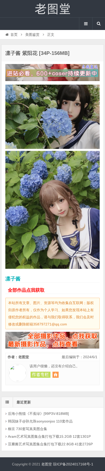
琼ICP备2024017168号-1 (73, 464)
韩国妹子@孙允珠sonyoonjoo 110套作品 (40, 421)
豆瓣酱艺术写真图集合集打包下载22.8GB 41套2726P (50, 444)
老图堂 (52, 9)
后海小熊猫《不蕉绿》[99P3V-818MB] (38, 414)
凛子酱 (13, 278)
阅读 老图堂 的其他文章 (40, 375)
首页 (14, 35)
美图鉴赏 (32, 35)
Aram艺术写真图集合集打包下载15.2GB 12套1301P (49, 436)
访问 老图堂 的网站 (55, 375)
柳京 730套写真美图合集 (27, 429)
